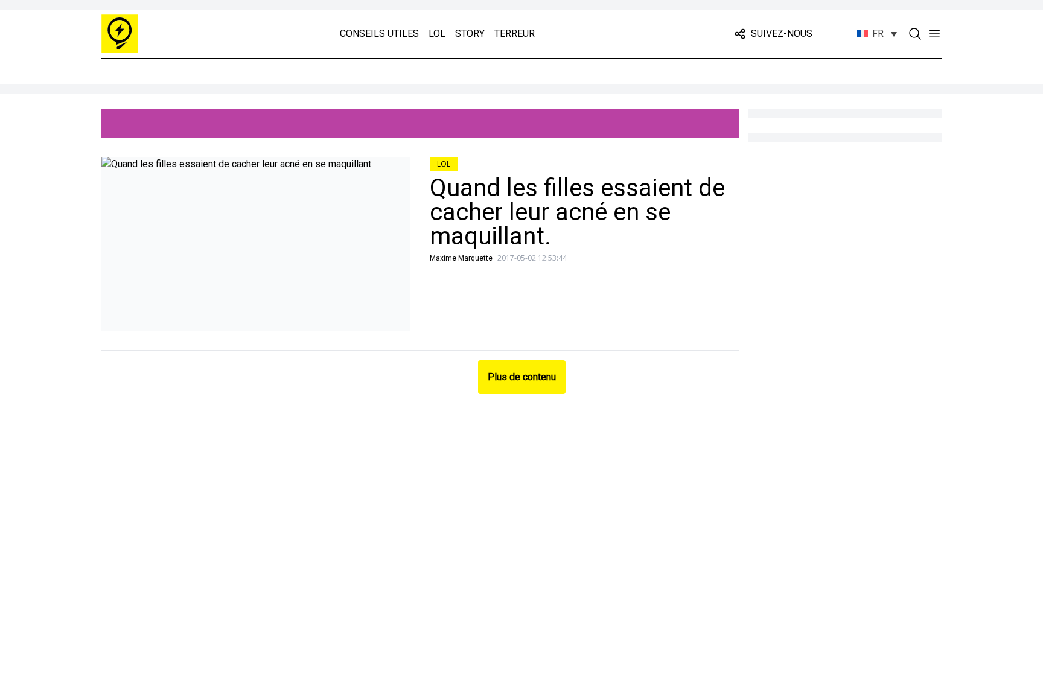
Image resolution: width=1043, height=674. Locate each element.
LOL (437, 33)
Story (470, 33)
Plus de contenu (522, 377)
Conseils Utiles (379, 33)
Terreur (514, 33)
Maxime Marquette (461, 258)
